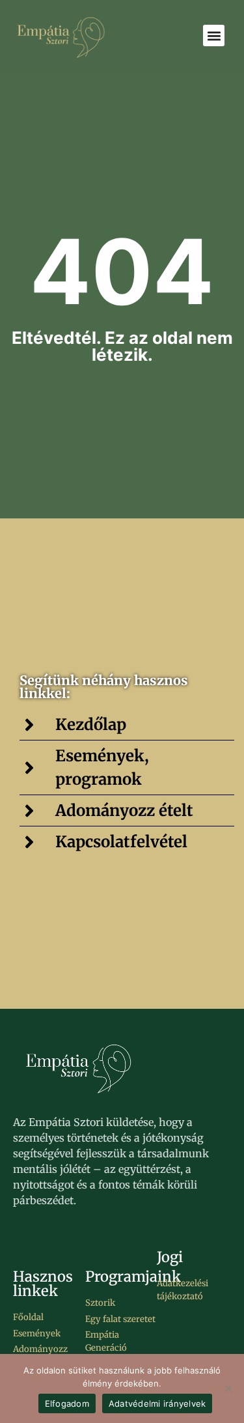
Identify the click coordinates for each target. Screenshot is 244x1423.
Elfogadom (67, 1403)
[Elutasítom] (227, 1388)
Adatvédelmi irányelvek (157, 1403)
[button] (213, 35)
